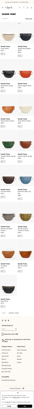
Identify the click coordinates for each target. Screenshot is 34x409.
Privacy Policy (16, 397)
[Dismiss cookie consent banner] (18, 393)
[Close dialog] (32, 195)
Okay (25, 406)
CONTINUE (9, 208)
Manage (9, 406)
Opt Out (8, 402)
